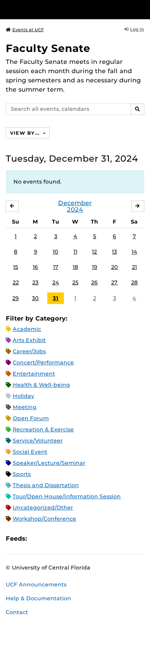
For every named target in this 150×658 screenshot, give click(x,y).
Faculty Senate (48, 48)
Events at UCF (28, 29)
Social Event (30, 451)
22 (16, 282)
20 (114, 267)
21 (134, 267)
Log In (137, 29)
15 (15, 267)
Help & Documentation (38, 598)
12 (94, 251)
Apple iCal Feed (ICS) (36, 538)
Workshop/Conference (44, 518)
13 (114, 251)
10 (55, 251)
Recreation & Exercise (43, 429)
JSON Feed (89, 538)
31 (55, 298)
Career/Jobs (29, 351)
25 (75, 282)
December (75, 203)
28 (134, 282)
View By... (26, 133)
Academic (27, 329)
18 (75, 267)
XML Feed (76, 538)
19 (94, 267)
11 (75, 251)
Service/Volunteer (38, 440)
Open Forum (31, 418)
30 (35, 298)
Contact (17, 612)
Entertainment (34, 373)
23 (35, 282)
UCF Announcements (36, 584)
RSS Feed (63, 538)
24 (55, 282)
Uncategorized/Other (43, 507)
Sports (22, 474)
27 (114, 282)
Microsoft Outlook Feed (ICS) (50, 538)
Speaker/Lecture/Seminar (49, 462)
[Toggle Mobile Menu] (142, 9)
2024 (75, 209)
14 (134, 251)
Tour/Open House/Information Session (67, 496)
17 (55, 267)
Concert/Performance (43, 362)
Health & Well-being (41, 384)
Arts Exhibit (29, 340)
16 (35, 267)
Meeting (25, 407)
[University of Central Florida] (58, 9)
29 (15, 298)
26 (94, 282)
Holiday (23, 395)
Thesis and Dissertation (46, 485)
